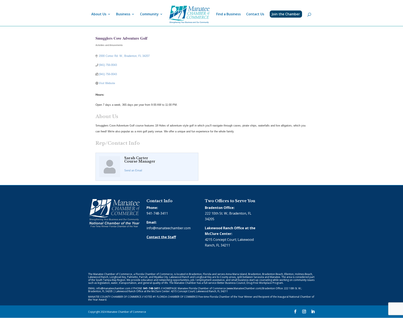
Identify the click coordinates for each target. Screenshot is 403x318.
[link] (189, 14)
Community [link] (149, 14)
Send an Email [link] (133, 170)
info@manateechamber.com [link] (169, 228)
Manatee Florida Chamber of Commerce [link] (202, 288)
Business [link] (123, 14)
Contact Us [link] (255, 14)
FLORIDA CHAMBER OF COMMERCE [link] (177, 296)
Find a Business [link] (228, 14)
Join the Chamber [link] (286, 14)
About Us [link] (98, 14)
